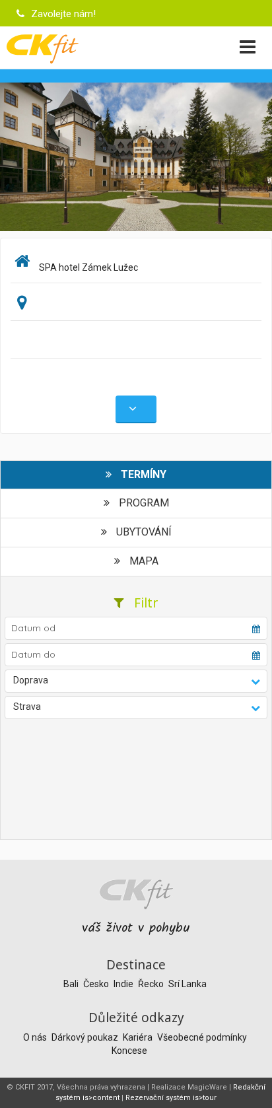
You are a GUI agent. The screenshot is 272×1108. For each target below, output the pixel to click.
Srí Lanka (187, 984)
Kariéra (138, 1037)
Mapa (142, 561)
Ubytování (143, 532)
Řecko (152, 984)
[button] (136, 681)
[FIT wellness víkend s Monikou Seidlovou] (136, 156)
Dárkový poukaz (85, 1037)
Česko (97, 984)
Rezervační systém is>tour (171, 1097)
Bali (72, 984)
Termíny (142, 474)
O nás (36, 1037)
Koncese (129, 1050)
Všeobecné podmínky (202, 1037)
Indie (124, 984)
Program (142, 503)
